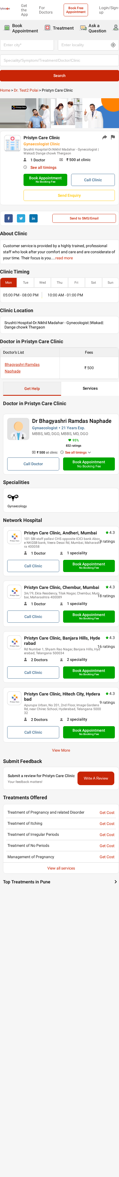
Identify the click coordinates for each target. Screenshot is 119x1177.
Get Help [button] (32, 388)
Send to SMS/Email (84, 218)
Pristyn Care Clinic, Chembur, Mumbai (61, 587)
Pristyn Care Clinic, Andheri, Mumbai (60, 533)
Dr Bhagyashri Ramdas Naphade (72, 421)
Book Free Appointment (76, 10)
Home (5, 90)
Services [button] (90, 388)
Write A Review (96, 778)
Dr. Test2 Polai (26, 90)
